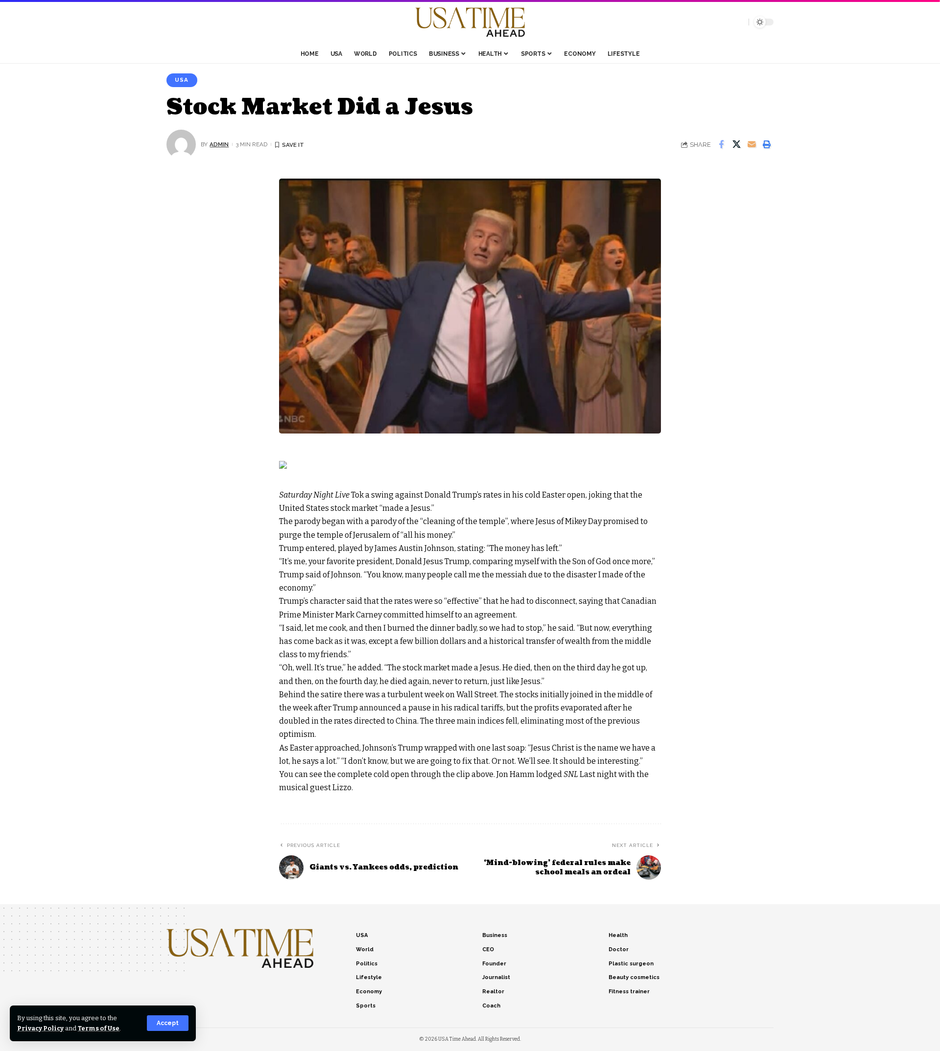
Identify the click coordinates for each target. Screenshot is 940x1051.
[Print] (767, 144)
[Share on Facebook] (721, 144)
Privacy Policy (40, 1028)
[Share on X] (736, 144)
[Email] (751, 144)
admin (219, 144)
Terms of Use (98, 1028)
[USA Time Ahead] (470, 22)
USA (181, 79)
